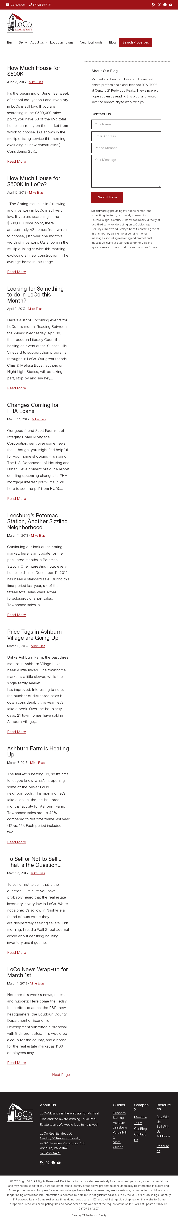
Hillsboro (119, 1113)
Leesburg (120, 1127)
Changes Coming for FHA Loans (33, 408)
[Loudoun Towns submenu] (75, 43)
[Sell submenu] (26, 43)
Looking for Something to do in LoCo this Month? (35, 295)
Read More (16, 161)
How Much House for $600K (33, 71)
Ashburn (119, 1123)
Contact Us (18, 4)
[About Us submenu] (46, 43)
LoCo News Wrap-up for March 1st (37, 973)
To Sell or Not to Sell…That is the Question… (34, 862)
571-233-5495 (42, 4)
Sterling (118, 1118)
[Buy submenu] (14, 43)
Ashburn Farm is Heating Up (38, 752)
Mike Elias (36, 82)
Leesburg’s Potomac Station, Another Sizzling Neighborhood (37, 522)
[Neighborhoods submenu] (104, 43)
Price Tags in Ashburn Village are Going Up (34, 635)
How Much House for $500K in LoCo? (33, 181)
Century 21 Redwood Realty (60, 1138)
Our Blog (140, 1129)
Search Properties (135, 42)
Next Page (61, 1074)
